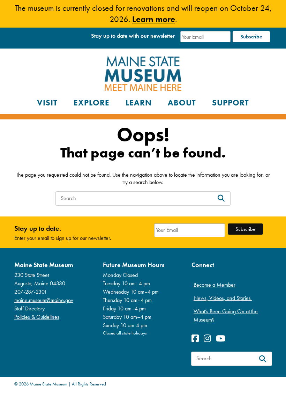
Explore (92, 103)
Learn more (153, 19)
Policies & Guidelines (36, 317)
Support (230, 103)
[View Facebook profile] (196, 338)
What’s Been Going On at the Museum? (226, 315)
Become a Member (214, 284)
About (182, 103)
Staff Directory (29, 308)
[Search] (221, 198)
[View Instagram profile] (209, 338)
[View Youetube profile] (222, 338)
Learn (139, 103)
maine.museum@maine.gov (43, 300)
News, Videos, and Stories (223, 298)
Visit (47, 103)
